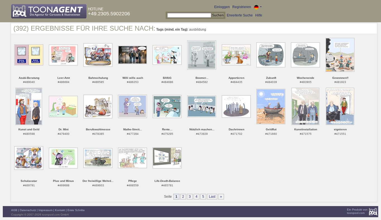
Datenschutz (28, 210)
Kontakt (60, 210)
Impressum (45, 210)
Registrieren (241, 7)
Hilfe (258, 15)
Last (212, 197)
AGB (14, 210)
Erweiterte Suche (240, 15)
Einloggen (222, 7)
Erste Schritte (76, 210)
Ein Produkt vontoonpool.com (357, 211)
